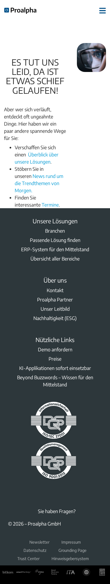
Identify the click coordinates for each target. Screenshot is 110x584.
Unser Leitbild (55, 309)
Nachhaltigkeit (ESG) (55, 318)
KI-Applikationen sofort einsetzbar (55, 368)
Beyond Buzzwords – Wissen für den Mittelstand (55, 380)
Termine (50, 205)
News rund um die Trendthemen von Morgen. (39, 183)
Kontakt (55, 290)
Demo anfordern (55, 349)
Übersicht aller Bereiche (55, 258)
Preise (55, 359)
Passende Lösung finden (55, 240)
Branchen (55, 231)
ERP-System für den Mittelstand (55, 249)
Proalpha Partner (55, 299)
